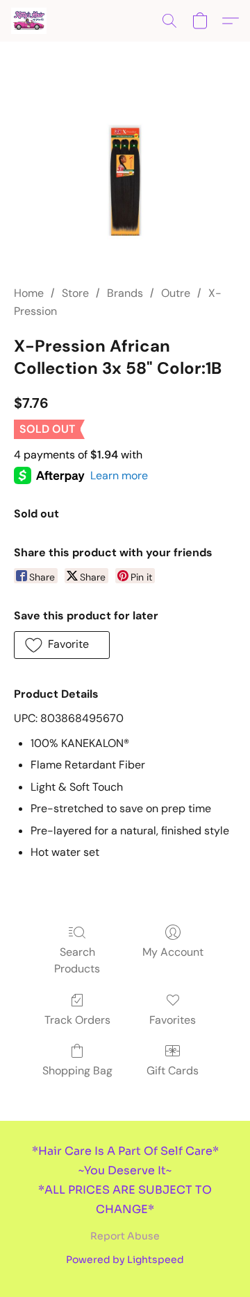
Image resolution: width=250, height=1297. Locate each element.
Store (75, 293)
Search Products (77, 960)
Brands (125, 293)
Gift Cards (173, 1070)
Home (29, 293)
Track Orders (77, 1020)
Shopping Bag (77, 1070)
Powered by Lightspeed (125, 1259)
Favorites (172, 1020)
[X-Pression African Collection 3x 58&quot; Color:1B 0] (125, 180)
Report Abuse (125, 1236)
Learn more (119, 475)
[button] (29, 21)
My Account (172, 952)
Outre (175, 293)
